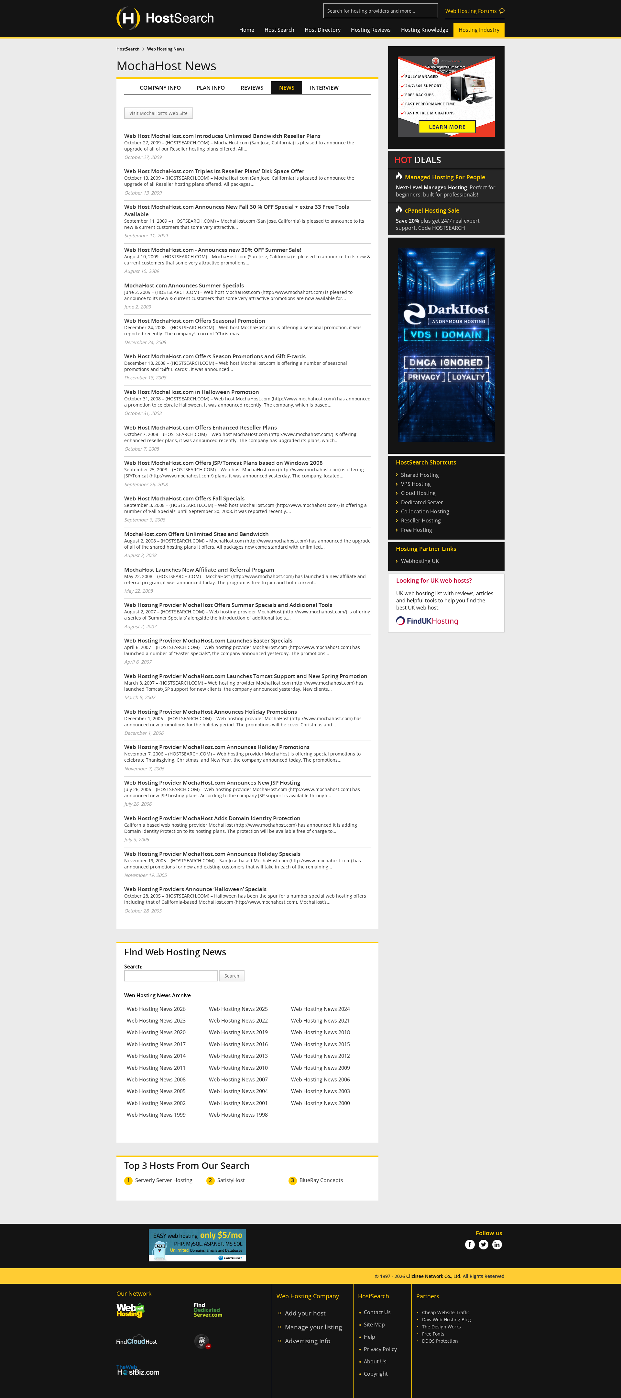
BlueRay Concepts (321, 1180)
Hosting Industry (479, 29)
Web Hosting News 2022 (238, 1020)
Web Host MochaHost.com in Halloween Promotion (191, 392)
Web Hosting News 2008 (156, 1079)
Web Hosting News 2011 (156, 1067)
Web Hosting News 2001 (238, 1103)
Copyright (376, 1373)
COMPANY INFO (160, 87)
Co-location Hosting (425, 511)
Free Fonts (433, 1334)
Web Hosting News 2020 (156, 1032)
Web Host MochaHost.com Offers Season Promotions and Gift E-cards (215, 356)
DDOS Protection (440, 1341)
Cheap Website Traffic (446, 1312)
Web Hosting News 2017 (156, 1044)
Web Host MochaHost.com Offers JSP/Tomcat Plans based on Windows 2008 (223, 462)
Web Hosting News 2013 (238, 1055)
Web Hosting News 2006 (320, 1079)
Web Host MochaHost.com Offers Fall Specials (184, 498)
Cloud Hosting (418, 493)
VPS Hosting (416, 483)
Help (369, 1336)
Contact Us (377, 1312)
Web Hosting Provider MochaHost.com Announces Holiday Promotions (217, 747)
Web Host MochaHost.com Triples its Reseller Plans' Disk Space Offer (214, 171)
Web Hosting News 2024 (320, 1008)
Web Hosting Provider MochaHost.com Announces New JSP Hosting (212, 782)
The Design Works (441, 1327)
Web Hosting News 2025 (238, 1008)
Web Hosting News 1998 (238, 1114)
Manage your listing (313, 1327)
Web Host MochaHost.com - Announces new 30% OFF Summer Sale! (212, 249)
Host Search (279, 29)
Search (231, 976)
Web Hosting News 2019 (238, 1032)
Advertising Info (307, 1340)
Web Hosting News (165, 49)
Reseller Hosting (421, 520)
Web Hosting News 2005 (156, 1091)
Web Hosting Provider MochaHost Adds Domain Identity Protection (212, 818)
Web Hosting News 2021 (320, 1020)
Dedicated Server (422, 502)
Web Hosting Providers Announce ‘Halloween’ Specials (195, 889)
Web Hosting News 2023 (156, 1020)
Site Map (374, 1324)
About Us (375, 1361)
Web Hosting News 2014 (156, 1055)
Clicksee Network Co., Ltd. (434, 1276)
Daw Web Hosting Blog (446, 1319)
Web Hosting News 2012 (320, 1055)
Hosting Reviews (371, 29)
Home (246, 29)
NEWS (286, 87)
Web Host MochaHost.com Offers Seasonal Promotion (194, 320)
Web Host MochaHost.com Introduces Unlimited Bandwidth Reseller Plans (222, 136)
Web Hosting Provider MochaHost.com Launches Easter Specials (208, 640)
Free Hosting (416, 529)
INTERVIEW (324, 87)
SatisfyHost (231, 1180)
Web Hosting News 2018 (320, 1032)
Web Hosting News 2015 (320, 1044)
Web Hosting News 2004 (238, 1091)
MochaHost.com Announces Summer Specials (184, 285)
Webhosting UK (420, 561)
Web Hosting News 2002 (156, 1103)
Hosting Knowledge (424, 29)
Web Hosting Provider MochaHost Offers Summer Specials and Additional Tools (228, 605)
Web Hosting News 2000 (320, 1103)
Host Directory (323, 29)
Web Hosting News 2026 (156, 1008)
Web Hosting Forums (471, 11)
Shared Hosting (420, 474)
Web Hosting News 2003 (320, 1091)
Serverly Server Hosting (163, 1180)
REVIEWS (252, 87)
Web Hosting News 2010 (238, 1067)
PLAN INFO (211, 87)
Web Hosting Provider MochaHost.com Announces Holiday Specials (212, 853)
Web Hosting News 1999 (156, 1114)
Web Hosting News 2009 (320, 1067)
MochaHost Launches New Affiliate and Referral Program (199, 569)
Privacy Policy (380, 1349)
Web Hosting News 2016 (238, 1044)
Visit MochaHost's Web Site (158, 113)
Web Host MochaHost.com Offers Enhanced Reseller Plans (200, 427)
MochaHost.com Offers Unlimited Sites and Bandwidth (196, 534)
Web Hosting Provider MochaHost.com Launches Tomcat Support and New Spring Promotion (245, 676)
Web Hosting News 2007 (238, 1079)
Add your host (305, 1313)
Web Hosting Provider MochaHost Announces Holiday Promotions (210, 711)
